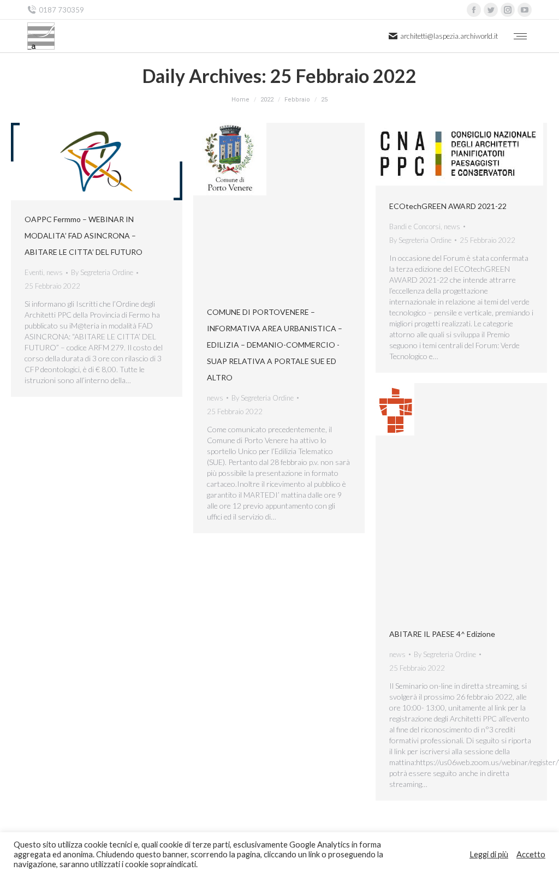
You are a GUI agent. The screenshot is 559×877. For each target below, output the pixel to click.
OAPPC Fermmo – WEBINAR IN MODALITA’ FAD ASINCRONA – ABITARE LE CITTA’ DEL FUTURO (83, 235)
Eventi (34, 272)
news (54, 272)
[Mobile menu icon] (520, 36)
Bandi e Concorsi (415, 226)
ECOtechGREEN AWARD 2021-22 (448, 206)
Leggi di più (488, 854)
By (102, 272)
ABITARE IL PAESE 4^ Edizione (442, 634)
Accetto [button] (530, 854)
